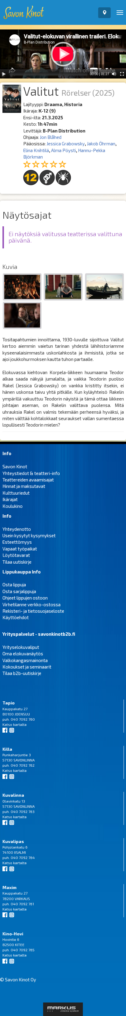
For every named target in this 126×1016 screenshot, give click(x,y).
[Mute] (114, 73)
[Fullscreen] (122, 73)
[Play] (4, 73)
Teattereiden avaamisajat (28, 479)
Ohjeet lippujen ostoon (25, 597)
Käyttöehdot (15, 617)
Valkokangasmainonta (25, 660)
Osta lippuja (14, 584)
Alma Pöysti (63, 150)
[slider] (48, 73)
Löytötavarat (16, 555)
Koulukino (12, 506)
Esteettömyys (17, 542)
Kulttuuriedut (16, 493)
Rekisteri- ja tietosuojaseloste (33, 611)
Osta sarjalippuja (19, 591)
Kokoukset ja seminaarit (26, 666)
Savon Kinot (14, 466)
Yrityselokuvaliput (20, 647)
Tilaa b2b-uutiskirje (21, 673)
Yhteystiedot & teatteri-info (31, 473)
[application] (63, 54)
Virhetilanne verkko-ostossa (31, 604)
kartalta (20, 724)
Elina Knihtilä (36, 150)
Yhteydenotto (16, 529)
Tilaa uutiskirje (16, 562)
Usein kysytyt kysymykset (29, 535)
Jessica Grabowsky (65, 143)
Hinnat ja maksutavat (23, 486)
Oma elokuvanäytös (22, 653)
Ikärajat (10, 499)
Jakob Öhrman (101, 143)
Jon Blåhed (50, 137)
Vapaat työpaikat (19, 548)
